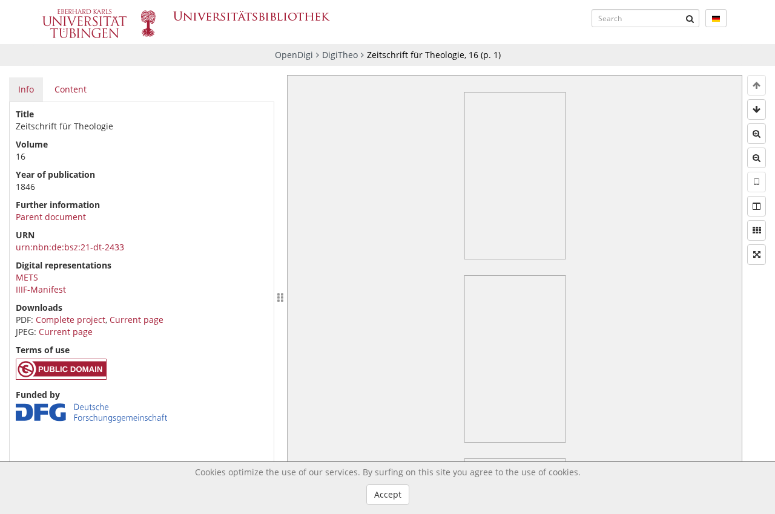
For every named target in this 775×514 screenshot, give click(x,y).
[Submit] (690, 18)
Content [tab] (70, 89)
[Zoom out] (756, 158)
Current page (136, 319)
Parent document (51, 217)
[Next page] (756, 109)
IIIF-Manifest (41, 289)
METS (27, 277)
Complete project (70, 319)
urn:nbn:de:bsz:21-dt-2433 (70, 247)
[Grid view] (756, 230)
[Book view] (756, 206)
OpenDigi (294, 54)
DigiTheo (340, 54)
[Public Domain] (61, 376)
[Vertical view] (756, 182)
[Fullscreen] (756, 254)
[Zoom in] (756, 133)
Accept (387, 494)
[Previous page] (756, 85)
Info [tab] (26, 89)
